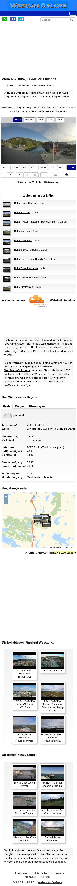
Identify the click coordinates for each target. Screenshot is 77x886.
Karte (22, 182)
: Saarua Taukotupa (27, 249)
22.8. (50, 119)
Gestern (29, 119)
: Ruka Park (23, 240)
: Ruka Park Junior (26, 268)
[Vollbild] (55, 174)
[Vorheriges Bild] (10, 174)
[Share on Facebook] (13, 18)
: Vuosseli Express (26, 277)
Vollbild (37, 182)
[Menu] (72, 14)
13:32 (34, 167)
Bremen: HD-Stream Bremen (24, 784)
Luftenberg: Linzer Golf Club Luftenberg (52, 812)
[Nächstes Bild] (44, 174)
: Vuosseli (22, 231)
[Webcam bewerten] (66, 174)
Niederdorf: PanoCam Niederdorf (24, 839)
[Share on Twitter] (21, 18)
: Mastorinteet (23, 287)
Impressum (22, 872)
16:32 (62, 167)
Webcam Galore (50, 882)
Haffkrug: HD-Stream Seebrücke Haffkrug (52, 784)
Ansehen (53, 182)
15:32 (53, 167)
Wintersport (57, 362)
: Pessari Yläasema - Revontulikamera (36, 222)
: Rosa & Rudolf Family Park (31, 259)
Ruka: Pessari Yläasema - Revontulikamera (24, 737)
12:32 (24, 167)
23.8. (41, 119)
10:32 (6, 167)
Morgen (20, 406)
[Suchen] (71, 19)
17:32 (71, 167)
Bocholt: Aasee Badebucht (52, 839)
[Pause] (27, 174)
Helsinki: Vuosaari (52, 670)
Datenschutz (42, 872)
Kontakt (45, 876)
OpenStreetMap (55, 547)
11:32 (15, 167)
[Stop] (34, 174)
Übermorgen (37, 406)
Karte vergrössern (64, 552)
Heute (18, 119)
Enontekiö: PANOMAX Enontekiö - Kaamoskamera (52, 737)
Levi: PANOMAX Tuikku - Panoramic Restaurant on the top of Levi (53, 706)
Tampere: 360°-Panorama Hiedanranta (24, 673)
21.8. (60, 119)
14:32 (43, 167)
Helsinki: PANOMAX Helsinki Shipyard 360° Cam (24, 704)
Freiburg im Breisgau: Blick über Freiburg (25, 812)
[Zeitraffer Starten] (20, 174)
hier (50, 377)
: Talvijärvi (22, 212)
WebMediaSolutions (63, 300)
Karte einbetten (37, 552)
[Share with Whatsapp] (4, 18)
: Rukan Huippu (25, 203)
